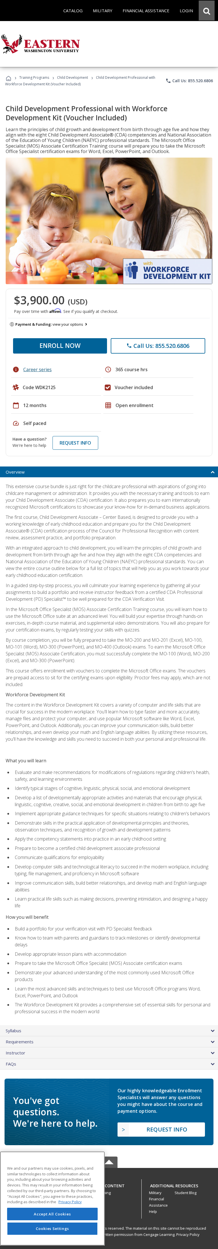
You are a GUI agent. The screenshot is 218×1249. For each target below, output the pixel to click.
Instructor (15, 1053)
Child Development (72, 77)
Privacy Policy (188, 1234)
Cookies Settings (52, 1228)
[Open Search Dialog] (207, 10)
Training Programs (34, 77)
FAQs (11, 1064)
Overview (15, 472)
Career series (37, 369)
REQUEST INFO (75, 443)
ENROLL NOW (60, 345)
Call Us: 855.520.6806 (189, 81)
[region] (52, 1198)
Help (153, 1211)
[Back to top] (109, 1184)
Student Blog (185, 1192)
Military (155, 1192)
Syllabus (13, 1030)
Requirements (19, 1041)
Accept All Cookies (52, 1214)
